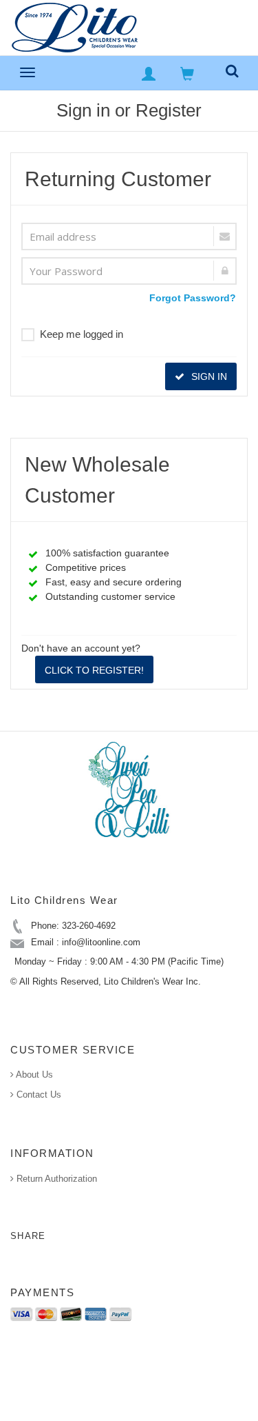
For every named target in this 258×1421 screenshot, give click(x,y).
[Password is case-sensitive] (129, 271)
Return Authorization (55, 1178)
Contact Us (37, 1094)
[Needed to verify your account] (129, 236)
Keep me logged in (81, 334)
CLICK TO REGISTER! (94, 670)
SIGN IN (208, 376)
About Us (33, 1074)
